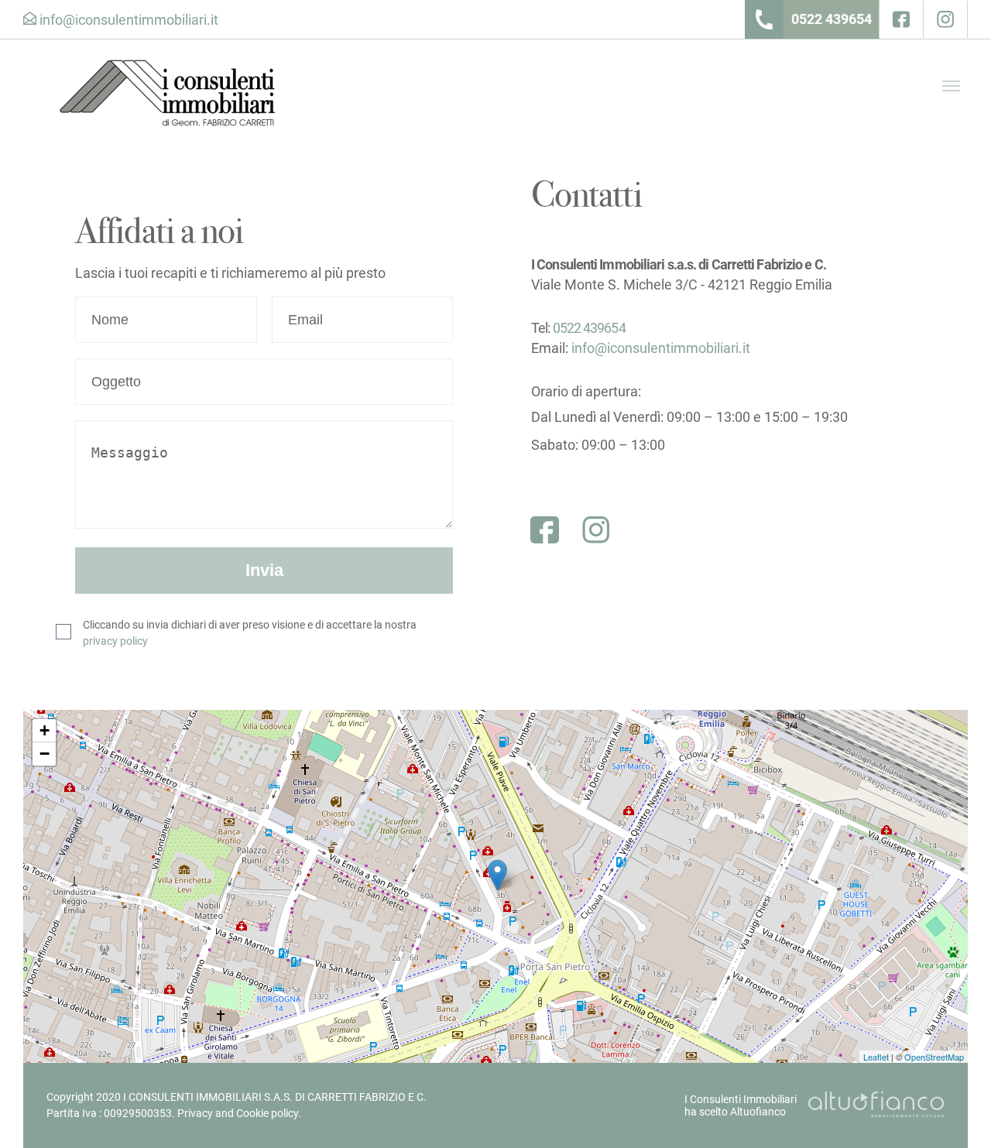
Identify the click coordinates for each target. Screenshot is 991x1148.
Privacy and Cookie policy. (239, 1113)
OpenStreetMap (934, 1056)
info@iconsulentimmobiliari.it (660, 348)
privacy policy (115, 641)
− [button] (44, 753)
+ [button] (44, 730)
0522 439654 (831, 19)
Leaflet (876, 1056)
